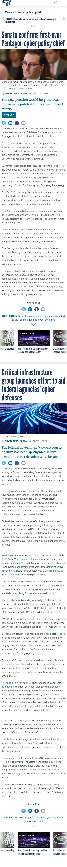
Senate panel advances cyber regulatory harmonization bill (41, 819)
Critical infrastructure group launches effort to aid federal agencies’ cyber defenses (38, 317)
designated (51, 634)
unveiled (37, 248)
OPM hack (27, 765)
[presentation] (3, 343)
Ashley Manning (29, 215)
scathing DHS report (26, 593)
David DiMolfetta (16, 93)
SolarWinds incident (19, 559)
